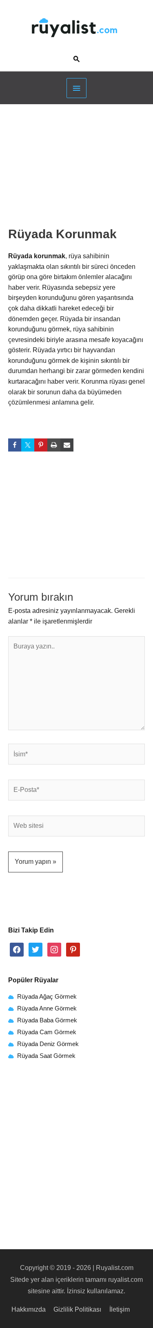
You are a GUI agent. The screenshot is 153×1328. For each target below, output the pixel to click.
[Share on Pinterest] (40, 445)
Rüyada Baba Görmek (47, 1020)
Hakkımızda (28, 1309)
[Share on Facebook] (14, 445)
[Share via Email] (66, 445)
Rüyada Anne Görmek (47, 1008)
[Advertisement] (77, 168)
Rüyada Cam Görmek (46, 1032)
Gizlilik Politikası (77, 1309)
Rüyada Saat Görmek (45, 1056)
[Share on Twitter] (27, 445)
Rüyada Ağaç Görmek (46, 996)
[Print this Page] (53, 445)
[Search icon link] (77, 59)
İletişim (119, 1309)
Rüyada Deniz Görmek (48, 1044)
